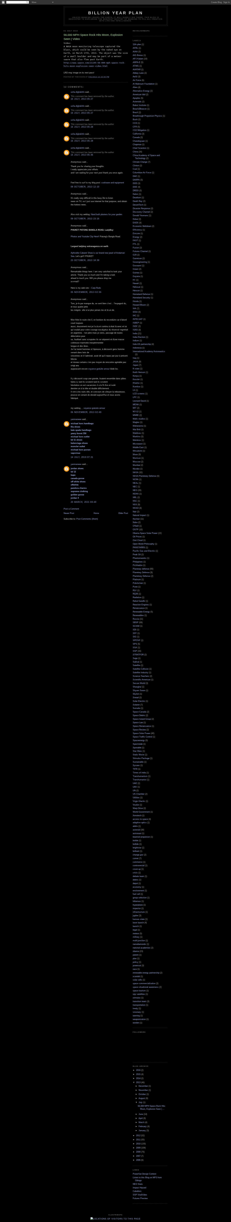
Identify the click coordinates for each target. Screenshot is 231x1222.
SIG (134, 637)
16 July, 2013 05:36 (82, 155)
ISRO (135, 330)
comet (135, 858)
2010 (138, 1144)
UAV (135, 787)
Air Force (137, 80)
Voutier (136, 805)
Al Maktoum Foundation (143, 84)
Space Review (139, 730)
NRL (135, 497)
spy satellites (139, 994)
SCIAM (136, 626)
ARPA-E (136, 62)
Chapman (137, 144)
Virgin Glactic (139, 801)
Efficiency (137, 230)
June (141, 1114)
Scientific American (141, 679)
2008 (138, 1152)
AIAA (135, 51)
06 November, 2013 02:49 (86, 412)
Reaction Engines (141, 604)
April (141, 1118)
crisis (135, 872)
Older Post (123, 513)
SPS (135, 644)
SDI (134, 629)
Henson (136, 290)
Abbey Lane (138, 73)
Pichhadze (137, 565)
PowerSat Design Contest (144, 1174)
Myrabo (136, 469)
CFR (135, 127)
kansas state (139, 919)
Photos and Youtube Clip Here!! (85, 236)
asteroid (136, 830)
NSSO (136, 508)
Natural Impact (139, 515)
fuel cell (136, 894)
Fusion (136, 248)
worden (136, 1023)
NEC (135, 486)
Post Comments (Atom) (87, 519)
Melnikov (137, 440)
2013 (138, 1082)
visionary (137, 1012)
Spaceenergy (139, 740)
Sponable (137, 747)
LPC (135, 397)
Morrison (137, 458)
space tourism (139, 990)
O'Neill (136, 526)
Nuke (135, 522)
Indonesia (137, 348)
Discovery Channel (141, 212)
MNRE (136, 415)
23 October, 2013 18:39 (85, 260)
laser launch (138, 922)
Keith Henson (139, 372)
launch (136, 926)
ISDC (135, 326)
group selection (140, 897)
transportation (139, 1005)
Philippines (138, 562)
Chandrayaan (139, 141)
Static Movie (138, 754)
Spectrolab (138, 744)
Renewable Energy (141, 612)
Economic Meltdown (142, 226)
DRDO (136, 190)
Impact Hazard (139, 1187)
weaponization (139, 1019)
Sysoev (136, 765)
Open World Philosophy (143, 544)
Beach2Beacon (140, 109)
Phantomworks (139, 558)
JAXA (135, 361)
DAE (135, 176)
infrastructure (139, 912)
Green (135, 269)
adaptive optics (140, 822)
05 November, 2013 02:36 (86, 292)
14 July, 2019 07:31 (82, 457)
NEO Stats (138, 1184)
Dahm (135, 194)
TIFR (135, 769)
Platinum (137, 579)
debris (135, 880)
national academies (141, 948)
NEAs (135, 483)
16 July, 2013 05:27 (82, 99)
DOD (135, 183)
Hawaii (136, 283)
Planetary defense (141, 569)
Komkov (136, 386)
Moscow (136, 461)
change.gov (138, 855)
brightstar (137, 848)
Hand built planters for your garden (106, 214)
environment (138, 890)
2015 (138, 1074)
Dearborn (137, 197)
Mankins (136, 436)
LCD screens (139, 393)
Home (96, 513)
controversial (138, 865)
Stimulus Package (141, 758)
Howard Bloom (139, 305)
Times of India (139, 772)
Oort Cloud (138, 540)
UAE (135, 783)
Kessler (136, 379)
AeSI (135, 76)
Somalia (136, 708)
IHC (134, 315)
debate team (138, 876)
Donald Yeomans (140, 215)
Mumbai (136, 465)
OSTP (135, 529)
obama (136, 951)
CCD (135, 123)
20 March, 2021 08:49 (83, 502)
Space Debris (139, 715)
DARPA (136, 180)
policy (135, 962)
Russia (136, 619)
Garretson (137, 258)
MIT (134, 408)
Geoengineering (140, 262)
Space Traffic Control (142, 737)
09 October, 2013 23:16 (85, 218)
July (141, 1102)
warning (136, 1015)
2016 (138, 1070)
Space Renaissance (142, 726)
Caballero (137, 1191)
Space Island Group (142, 719)
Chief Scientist (139, 148)
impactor (137, 908)
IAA (134, 308)
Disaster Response (141, 208)
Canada (136, 137)
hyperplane (138, 905)
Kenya (136, 376)
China (135, 152)
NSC (135, 501)
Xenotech (137, 815)
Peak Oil (137, 554)
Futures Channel (140, 251)
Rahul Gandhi (139, 601)
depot (135, 883)
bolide (135, 840)
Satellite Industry (140, 672)
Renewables (138, 615)
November (143, 1090)
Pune (135, 587)
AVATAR (136, 69)
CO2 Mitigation (139, 130)
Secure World (139, 683)
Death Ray (137, 201)
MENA (136, 404)
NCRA (135, 479)
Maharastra (138, 426)
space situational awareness (146, 987)
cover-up (137, 869)
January (142, 1130)
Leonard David (139, 401)
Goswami (137, 265)
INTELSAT (138, 319)
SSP (135, 651)
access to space (140, 819)
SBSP (135, 622)
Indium (136, 340)
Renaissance (139, 608)
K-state (136, 368)
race (135, 969)
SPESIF (136, 640)
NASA (135, 472)
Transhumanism (140, 776)
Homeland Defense (141, 294)
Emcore (136, 233)
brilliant (136, 851)
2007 (138, 1156)
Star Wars (137, 751)
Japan (135, 365)
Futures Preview (140, 1198)
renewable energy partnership (146, 973)
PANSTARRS (139, 547)
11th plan (137, 44)
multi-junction (139, 940)
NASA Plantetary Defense (144, 476)
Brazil (135, 112)
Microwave (138, 444)
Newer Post (69, 513)
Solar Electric (139, 701)
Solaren (136, 705)
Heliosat (136, 287)
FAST (135, 240)
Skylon (136, 694)
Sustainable (138, 762)
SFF (135, 633)
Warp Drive (138, 808)
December (143, 1086)
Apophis (136, 98)
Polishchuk (138, 583)
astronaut (137, 833)
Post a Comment (71, 509)
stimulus (136, 998)
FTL (134, 244)
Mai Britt (136, 429)
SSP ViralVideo (140, 1195)
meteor (136, 933)
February (143, 1126)
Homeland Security (141, 297)
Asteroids (137, 101)
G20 (135, 255)
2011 (138, 1139)
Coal (135, 169)
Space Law (138, 722)
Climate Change (140, 162)
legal (135, 930)
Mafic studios (139, 419)
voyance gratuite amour (99, 369)
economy (137, 887)
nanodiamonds (139, 944)
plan (135, 958)
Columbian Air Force (142, 172)
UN (134, 790)
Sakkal (136, 662)
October (142, 1094)
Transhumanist (139, 779)
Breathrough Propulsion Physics (147, 116)
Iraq (134, 358)
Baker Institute (139, 105)
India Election (139, 337)
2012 (138, 1135)
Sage (135, 658)
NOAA (136, 494)
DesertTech (138, 205)
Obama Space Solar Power (145, 533)
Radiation (137, 597)
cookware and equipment (112, 182)
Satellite (136, 665)
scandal (136, 976)
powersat (137, 965)
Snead (136, 697)
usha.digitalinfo (77, 92)
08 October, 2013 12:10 (85, 187)
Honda (136, 301)
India (135, 333)
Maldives (137, 433)
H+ (134, 280)
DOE (135, 187)
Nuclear (136, 519)
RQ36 (135, 594)
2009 (138, 1148)
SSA (135, 647)
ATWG (136, 66)
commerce (137, 862)
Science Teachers (141, 676)
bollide (136, 844)
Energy (136, 237)
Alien (135, 87)
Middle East (138, 447)
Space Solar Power (141, 733)
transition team (139, 1001)
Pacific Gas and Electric (144, 551)
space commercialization (144, 983)
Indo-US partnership (142, 344)
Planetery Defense (141, 572)
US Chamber (138, 794)
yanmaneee (76, 419)
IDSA (135, 312)
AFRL (135, 48)
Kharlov (136, 383)
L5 (134, 390)
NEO (135, 490)
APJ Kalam (138, 59)
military (136, 937)
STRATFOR (138, 654)
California (137, 134)
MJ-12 (135, 411)
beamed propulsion (141, 837)
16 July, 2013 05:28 (82, 127)
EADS (135, 223)
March (142, 1122)
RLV (135, 590)
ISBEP (136, 323)
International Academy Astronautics (149, 351)
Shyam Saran (139, 690)
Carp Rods (96, 288)
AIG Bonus (138, 55)
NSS (135, 504)
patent (135, 955)
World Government (141, 812)
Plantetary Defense (141, 576)
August (142, 1098)
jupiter (135, 915)
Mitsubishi (137, 451)
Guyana (136, 276)
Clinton (136, 165)
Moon (135, 454)
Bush (135, 119)
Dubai (135, 219)
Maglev (136, 422)
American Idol (139, 94)
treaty (135, 1008)
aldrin (135, 826)
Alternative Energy (141, 91)
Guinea (136, 272)
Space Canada (139, 712)
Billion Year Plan (115, 13)
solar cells (137, 980)
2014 (138, 1078)
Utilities (136, 797)
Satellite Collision (140, 669)
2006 (138, 1160)
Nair (134, 511)
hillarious (137, 901)
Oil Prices (137, 536)
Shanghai (137, 687)
